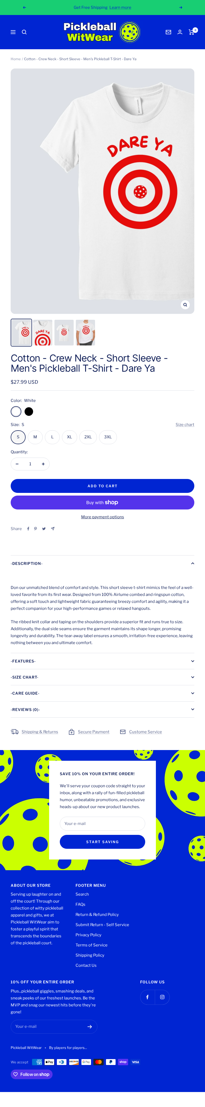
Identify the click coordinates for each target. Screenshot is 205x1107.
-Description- (27, 563)
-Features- (23, 661)
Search (82, 894)
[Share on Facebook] (28, 529)
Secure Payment (93, 731)
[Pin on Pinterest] (35, 529)
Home (16, 59)
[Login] (180, 32)
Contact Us (86, 965)
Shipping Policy (90, 955)
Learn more (120, 7)
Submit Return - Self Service (102, 924)
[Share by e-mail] (52, 528)
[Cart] (191, 32)
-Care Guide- (25, 693)
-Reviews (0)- (25, 709)
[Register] (90, 1027)
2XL (88, 437)
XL (69, 437)
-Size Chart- (24, 677)
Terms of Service (92, 945)
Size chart (185, 424)
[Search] (24, 32)
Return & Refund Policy (97, 914)
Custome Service (145, 731)
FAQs (80, 904)
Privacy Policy (88, 935)
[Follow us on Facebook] (147, 997)
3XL (108, 437)
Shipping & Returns (40, 731)
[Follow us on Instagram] (162, 997)
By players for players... (68, 1047)
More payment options (102, 517)
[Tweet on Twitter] (44, 529)
